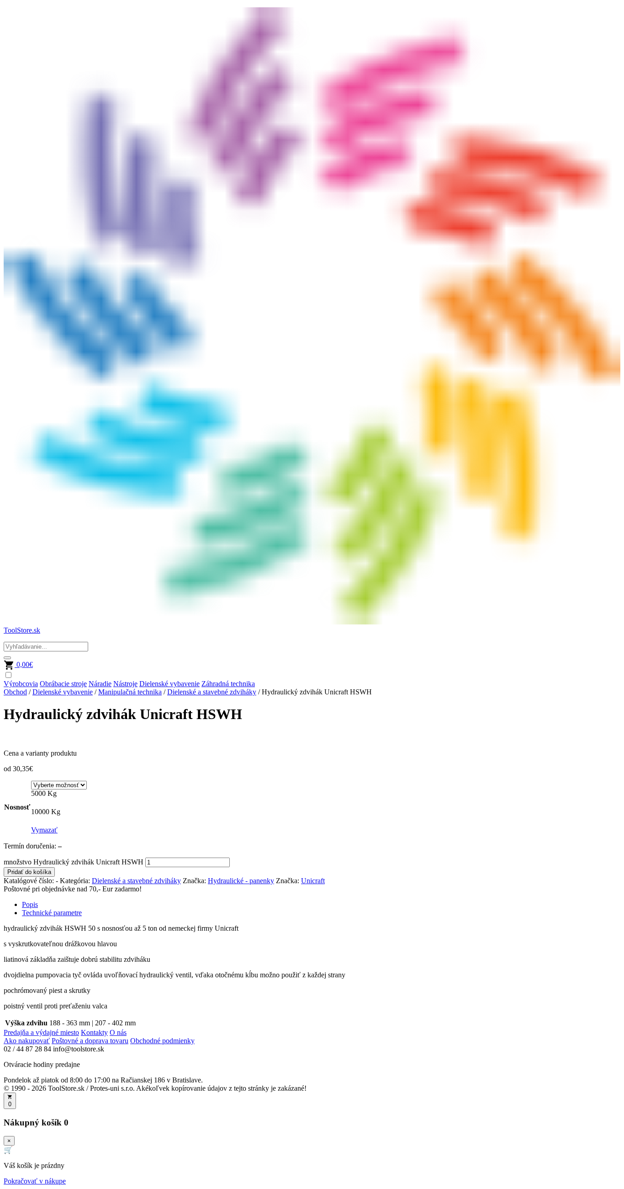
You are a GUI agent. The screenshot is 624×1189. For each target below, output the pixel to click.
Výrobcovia (21, 684)
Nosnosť (17, 807)
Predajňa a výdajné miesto (41, 1032)
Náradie (100, 684)
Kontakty (94, 1032)
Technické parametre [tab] (52, 913)
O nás (118, 1032)
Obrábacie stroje (63, 684)
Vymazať (44, 830)
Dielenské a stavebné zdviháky (211, 692)
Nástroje (125, 684)
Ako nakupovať (27, 1041)
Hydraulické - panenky (241, 881)
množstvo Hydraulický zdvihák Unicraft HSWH (73, 862)
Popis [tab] (30, 904)
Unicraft (313, 881)
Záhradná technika (228, 684)
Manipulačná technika (130, 692)
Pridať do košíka (29, 872)
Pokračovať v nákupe (35, 1181)
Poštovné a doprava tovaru (90, 1041)
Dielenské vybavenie (169, 684)
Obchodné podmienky (162, 1041)
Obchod (15, 692)
